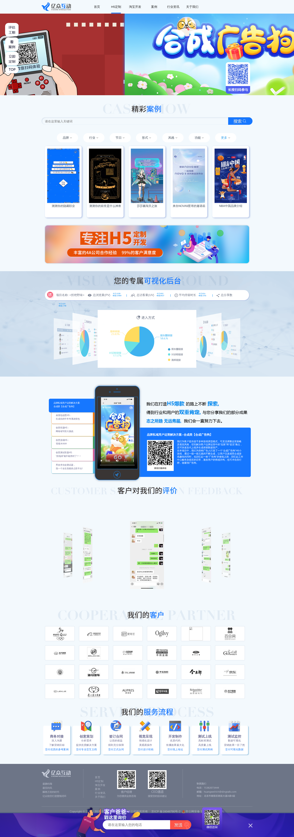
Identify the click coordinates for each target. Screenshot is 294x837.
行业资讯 (173, 7)
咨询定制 (63, 192)
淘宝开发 (135, 7)
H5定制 (116, 7)
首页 (97, 7)
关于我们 (192, 7)
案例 (154, 7)
